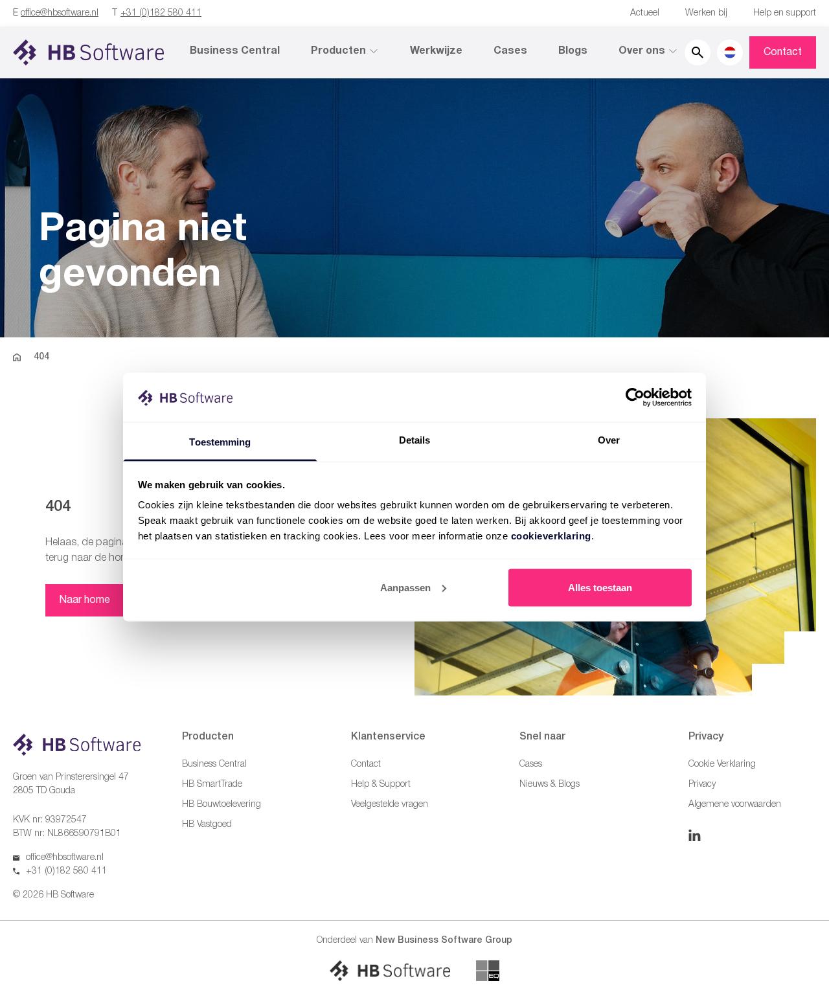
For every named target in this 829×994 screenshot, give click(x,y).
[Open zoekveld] (697, 52)
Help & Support (381, 784)
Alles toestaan (600, 587)
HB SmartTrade (212, 784)
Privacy (702, 784)
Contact (783, 52)
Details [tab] (415, 440)
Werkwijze (436, 51)
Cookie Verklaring (722, 764)
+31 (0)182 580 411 (160, 13)
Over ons (642, 51)
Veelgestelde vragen (389, 804)
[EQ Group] (487, 970)
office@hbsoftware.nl (59, 13)
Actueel (644, 13)
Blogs (572, 51)
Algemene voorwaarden (734, 804)
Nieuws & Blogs (549, 784)
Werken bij (706, 13)
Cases (510, 51)
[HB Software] (390, 970)
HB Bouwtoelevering (221, 804)
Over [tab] (609, 440)
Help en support (784, 13)
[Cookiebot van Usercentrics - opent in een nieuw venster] (635, 397)
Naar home (85, 600)
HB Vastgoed (207, 824)
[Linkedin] (694, 835)
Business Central (235, 51)
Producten (338, 51)
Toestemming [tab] (220, 441)
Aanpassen (405, 587)
